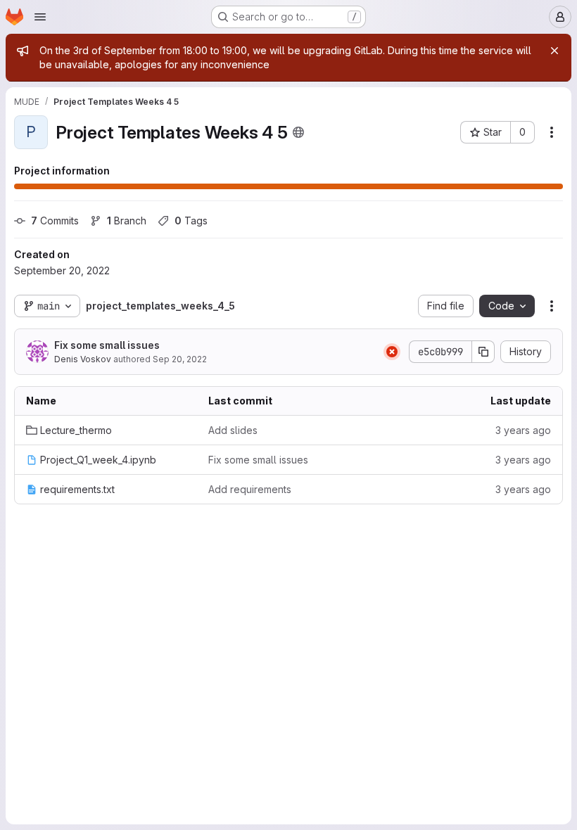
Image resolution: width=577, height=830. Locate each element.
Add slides (233, 430)
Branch (126, 220)
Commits (55, 220)
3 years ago (523, 430)
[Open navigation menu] (40, 17)
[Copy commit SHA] (483, 351)
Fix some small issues (107, 345)
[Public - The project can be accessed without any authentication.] (298, 132)
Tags (191, 220)
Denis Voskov (82, 359)
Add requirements (249, 489)
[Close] (554, 50)
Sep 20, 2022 (180, 359)
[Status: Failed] (391, 351)
